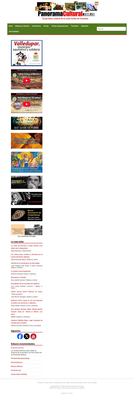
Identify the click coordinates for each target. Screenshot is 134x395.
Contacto (40, 382)
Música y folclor (22, 26)
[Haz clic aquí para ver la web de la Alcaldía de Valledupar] (26, 53)
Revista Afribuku (16, 366)
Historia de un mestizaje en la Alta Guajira (25, 263)
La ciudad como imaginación (21, 271)
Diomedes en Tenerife (18, 277)
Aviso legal (65, 382)
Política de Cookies (76, 382)
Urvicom (70, 393)
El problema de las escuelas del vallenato (25, 283)
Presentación (49, 382)
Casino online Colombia (19, 374)
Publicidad (57, 382)
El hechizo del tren (17, 348)
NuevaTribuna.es (17, 362)
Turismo (74, 26)
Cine (11, 26)
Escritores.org (16, 370)
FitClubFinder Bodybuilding (20, 358)
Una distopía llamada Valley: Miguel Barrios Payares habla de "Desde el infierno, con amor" (26, 311)
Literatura (36, 26)
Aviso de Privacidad (90, 382)
